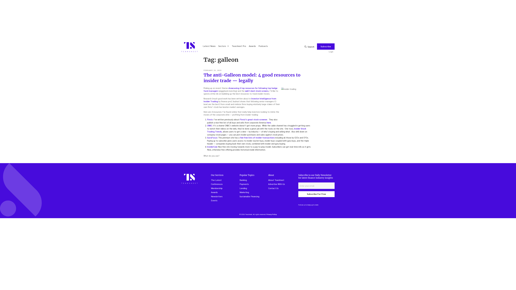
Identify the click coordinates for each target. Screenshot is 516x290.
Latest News (209, 46)
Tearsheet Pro (239, 46)
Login (331, 51)
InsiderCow (212, 146)
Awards (252, 46)
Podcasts (263, 46)
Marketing (244, 192)
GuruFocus (212, 137)
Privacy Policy (271, 214)
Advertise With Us (276, 184)
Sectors (222, 46)
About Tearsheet (276, 180)
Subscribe (326, 46)
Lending (243, 188)
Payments (244, 184)
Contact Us (273, 188)
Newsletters (217, 196)
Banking (243, 180)
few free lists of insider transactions (257, 137)
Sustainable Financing (249, 196)
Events (214, 200)
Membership (217, 188)
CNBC (209, 125)
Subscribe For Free (316, 194)
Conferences (217, 184)
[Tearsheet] (189, 47)
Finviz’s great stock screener (253, 119)
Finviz (210, 119)
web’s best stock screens (256, 91)
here (269, 122)
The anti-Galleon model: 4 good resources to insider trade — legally (252, 77)
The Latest (216, 180)
